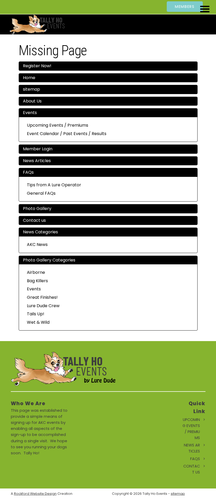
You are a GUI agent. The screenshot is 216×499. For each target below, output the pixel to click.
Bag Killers (37, 281)
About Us (32, 101)
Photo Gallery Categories (49, 260)
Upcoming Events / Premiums (57, 125)
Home (29, 78)
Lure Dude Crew (43, 306)
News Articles (37, 161)
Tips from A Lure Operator (54, 185)
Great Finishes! (42, 297)
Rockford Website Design (35, 493)
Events (30, 113)
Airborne (36, 272)
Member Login (37, 149)
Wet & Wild (38, 322)
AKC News (37, 244)
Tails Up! (35, 314)
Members (184, 6)
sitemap (31, 89)
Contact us (34, 220)
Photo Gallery (37, 208)
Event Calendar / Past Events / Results (66, 134)
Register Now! (37, 66)
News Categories (40, 232)
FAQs (28, 172)
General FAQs (41, 193)
